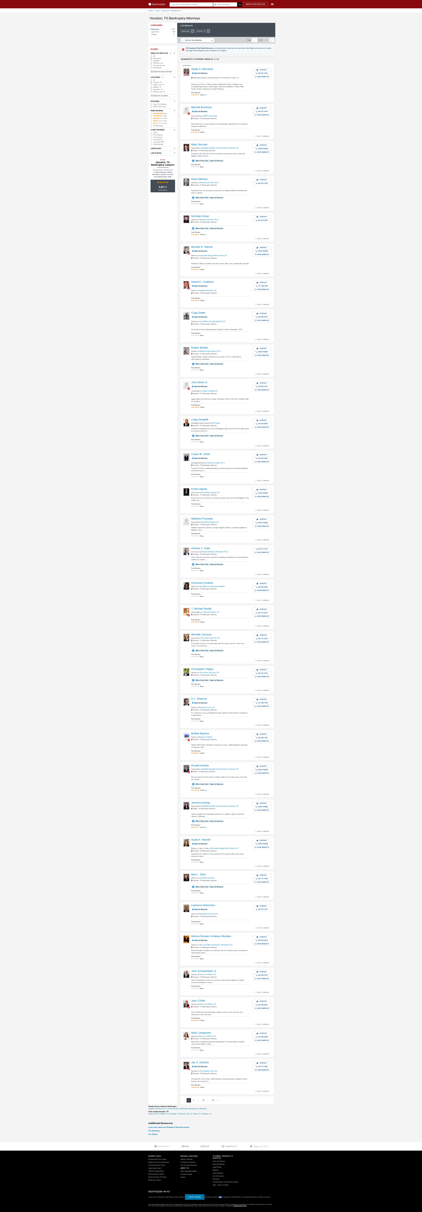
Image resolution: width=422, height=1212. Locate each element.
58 (213, 1100)
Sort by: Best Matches (193, 40)
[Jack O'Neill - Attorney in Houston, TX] (186, 1004)
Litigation (151, 1109)
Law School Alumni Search (156, 1165)
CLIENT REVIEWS (158, 130)
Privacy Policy (179, 1197)
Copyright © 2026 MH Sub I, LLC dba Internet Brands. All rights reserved (246, 1197)
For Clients (152, 1134)
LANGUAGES (156, 148)
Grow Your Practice (219, 1161)
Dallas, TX (196, 1114)
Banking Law (193, 1109)
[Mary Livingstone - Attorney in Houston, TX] (186, 1036)
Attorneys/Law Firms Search (157, 1159)
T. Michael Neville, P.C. (211, 612)
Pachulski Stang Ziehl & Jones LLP (213, 255)
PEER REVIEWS (157, 111)
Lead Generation (218, 1173)
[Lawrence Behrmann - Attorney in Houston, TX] (186, 908)
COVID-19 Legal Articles (156, 1171)
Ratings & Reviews (187, 1159)
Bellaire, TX (164, 1114)
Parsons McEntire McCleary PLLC (215, 552)
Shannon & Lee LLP (207, 707)
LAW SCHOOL (156, 153)
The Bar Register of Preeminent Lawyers (225, 1182)
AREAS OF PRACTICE (159, 53)
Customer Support (186, 1174)
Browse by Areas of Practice (157, 1177)
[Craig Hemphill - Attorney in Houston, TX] (186, 422)
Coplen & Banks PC (210, 391)
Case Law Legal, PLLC (216, 463)
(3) (206, 790)
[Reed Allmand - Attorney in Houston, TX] (186, 182)
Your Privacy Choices (212, 1197)
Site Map (161, 1197)
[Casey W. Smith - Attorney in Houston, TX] (186, 457)
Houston (165, 11)
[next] (218, 1100)
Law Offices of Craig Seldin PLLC (212, 321)
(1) (206, 95)
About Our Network (219, 1164)
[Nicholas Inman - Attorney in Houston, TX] (186, 219)
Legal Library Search (154, 1168)
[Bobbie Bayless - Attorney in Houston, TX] (186, 736)
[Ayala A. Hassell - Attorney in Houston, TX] (186, 843)
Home (150, 11)
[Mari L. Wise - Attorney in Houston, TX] (186, 877)
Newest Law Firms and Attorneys (158, 1162)
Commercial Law (172, 1109)
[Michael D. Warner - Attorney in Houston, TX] (186, 250)
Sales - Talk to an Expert (220, 1185)
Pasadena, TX (206, 1114)
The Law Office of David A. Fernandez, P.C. (216, 945)
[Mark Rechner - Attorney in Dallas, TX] (186, 147)
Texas (157, 11)
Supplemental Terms (240, 1206)
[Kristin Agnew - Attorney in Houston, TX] (186, 492)
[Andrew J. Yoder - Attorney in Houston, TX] (186, 551)
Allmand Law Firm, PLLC (209, 183)
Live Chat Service (218, 1176)
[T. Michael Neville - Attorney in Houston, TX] (186, 612)
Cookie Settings (194, 1197)
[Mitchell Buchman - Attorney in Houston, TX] (186, 110)
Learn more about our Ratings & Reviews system (168, 1127)
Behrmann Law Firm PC (208, 914)
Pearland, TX (174, 1114)
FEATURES (155, 101)
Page (249, 40)
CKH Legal (215, 423)
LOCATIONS (156, 77)
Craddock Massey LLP (207, 290)
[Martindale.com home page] (157, 4)
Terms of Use (152, 1197)
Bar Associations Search (156, 1174)
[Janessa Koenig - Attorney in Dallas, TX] (186, 806)
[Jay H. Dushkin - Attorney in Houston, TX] (186, 1065)
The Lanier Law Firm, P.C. (211, 638)
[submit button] (239, 4)
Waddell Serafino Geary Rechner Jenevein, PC (220, 148)
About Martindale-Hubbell (188, 1171)
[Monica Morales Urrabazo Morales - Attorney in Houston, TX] (186, 939)
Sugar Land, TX (154, 1114)
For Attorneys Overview (188, 1162)
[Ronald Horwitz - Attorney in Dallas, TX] (186, 768)
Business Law (161, 1109)
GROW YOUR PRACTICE (255, 4)
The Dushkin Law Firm (208, 1071)
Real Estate (184, 1109)
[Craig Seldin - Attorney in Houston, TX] (186, 316)
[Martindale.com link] (159, 1191)
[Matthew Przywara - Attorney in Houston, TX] (186, 522)
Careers (183, 1177)
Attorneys (155, 29)
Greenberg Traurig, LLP (211, 492)
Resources (216, 1179)
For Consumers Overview (189, 1165)
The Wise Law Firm (207, 878)
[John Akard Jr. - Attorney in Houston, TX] (186, 385)
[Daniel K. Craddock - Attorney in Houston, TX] (186, 285)
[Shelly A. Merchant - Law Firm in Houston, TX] (186, 72)
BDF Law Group (210, 116)
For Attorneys (154, 1131)
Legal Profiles (217, 1167)
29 (203, 1100)
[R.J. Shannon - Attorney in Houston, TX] (186, 702)
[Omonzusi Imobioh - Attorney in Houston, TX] (186, 586)
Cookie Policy (169, 1197)
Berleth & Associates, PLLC (210, 351)
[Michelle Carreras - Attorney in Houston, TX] (186, 637)
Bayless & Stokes (205, 737)
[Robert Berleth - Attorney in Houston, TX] (186, 351)
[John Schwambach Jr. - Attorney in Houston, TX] (186, 974)
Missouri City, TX (186, 1114)
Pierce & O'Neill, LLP (207, 974)
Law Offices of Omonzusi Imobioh (212, 586)
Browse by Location (154, 1180)
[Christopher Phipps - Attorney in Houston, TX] (186, 672)
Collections (203, 1109)
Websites (216, 1170)
